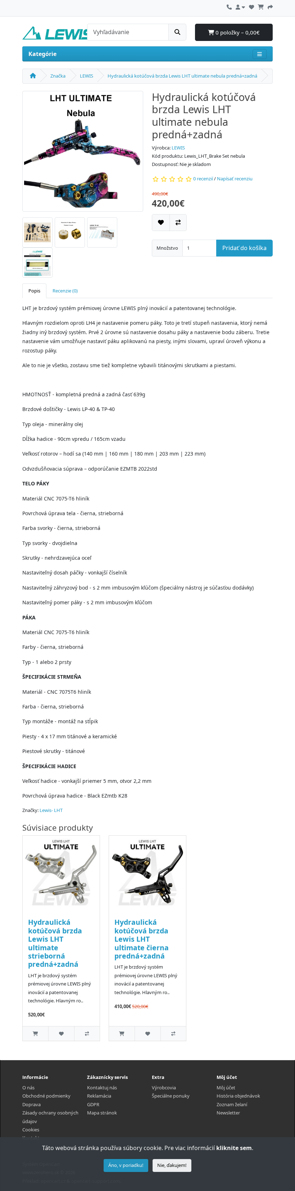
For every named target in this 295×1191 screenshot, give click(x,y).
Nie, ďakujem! (172, 1165)
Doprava (31, 1104)
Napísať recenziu (235, 178)
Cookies (30, 1129)
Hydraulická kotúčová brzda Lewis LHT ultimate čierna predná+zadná (141, 939)
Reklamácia (99, 1096)
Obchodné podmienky (46, 1096)
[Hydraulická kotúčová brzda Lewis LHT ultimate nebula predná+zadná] (82, 153)
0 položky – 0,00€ (237, 32)
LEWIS (86, 76)
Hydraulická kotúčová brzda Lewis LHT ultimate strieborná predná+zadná (55, 943)
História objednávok (238, 1096)
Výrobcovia (164, 1087)
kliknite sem (234, 1148)
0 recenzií (203, 178)
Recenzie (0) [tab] (65, 290)
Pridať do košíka (244, 248)
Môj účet (226, 1087)
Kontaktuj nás (102, 1087)
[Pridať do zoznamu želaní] (161, 222)
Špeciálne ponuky (171, 1096)
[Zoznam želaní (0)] (251, 6)
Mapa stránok (102, 1112)
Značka (57, 76)
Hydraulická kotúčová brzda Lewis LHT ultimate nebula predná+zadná (182, 76)
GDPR (93, 1104)
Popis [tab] (34, 290)
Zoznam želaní (232, 1104)
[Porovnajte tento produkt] (178, 222)
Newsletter (228, 1112)
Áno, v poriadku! (126, 1165)
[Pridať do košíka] (35, 1033)
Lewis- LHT (51, 810)
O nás (28, 1087)
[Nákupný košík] (261, 6)
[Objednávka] (270, 6)
